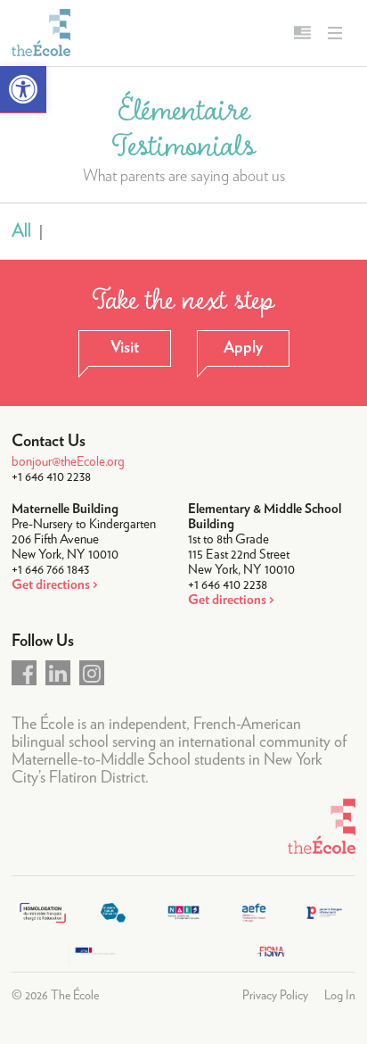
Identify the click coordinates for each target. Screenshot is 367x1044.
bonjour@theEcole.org (68, 461)
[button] (23, 89)
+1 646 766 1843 (50, 569)
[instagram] (91, 672)
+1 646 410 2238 (51, 477)
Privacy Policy (275, 996)
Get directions (51, 585)
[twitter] (57, 672)
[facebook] (24, 672)
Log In (339, 996)
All (21, 231)
